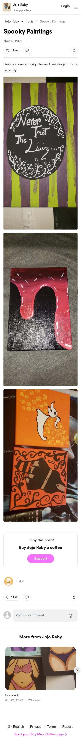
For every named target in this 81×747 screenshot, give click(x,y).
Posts (29, 21)
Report (67, 727)
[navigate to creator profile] (7, 7)
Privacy (35, 727)
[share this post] (74, 50)
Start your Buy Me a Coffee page (39, 734)
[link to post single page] (40, 675)
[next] (77, 670)
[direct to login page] (45, 615)
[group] (40, 677)
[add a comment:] (27, 50)
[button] (75, 7)
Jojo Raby (20, 5)
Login (65, 6)
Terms (52, 727)
